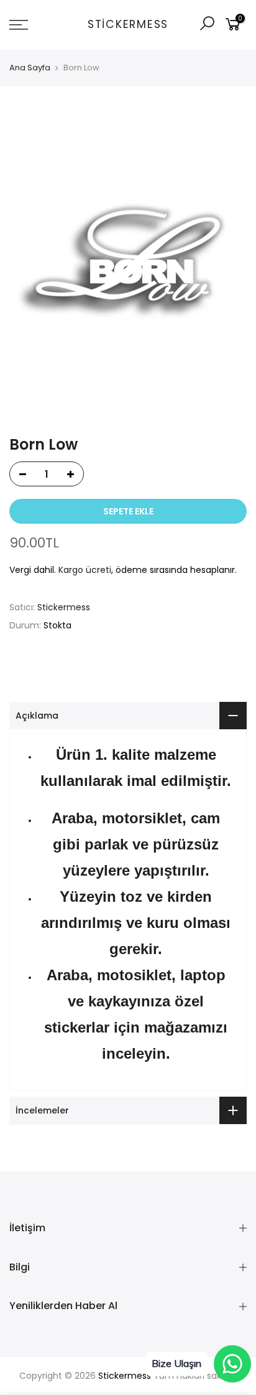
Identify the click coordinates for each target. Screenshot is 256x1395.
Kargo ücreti (84, 570)
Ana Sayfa (29, 67)
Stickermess (128, 25)
